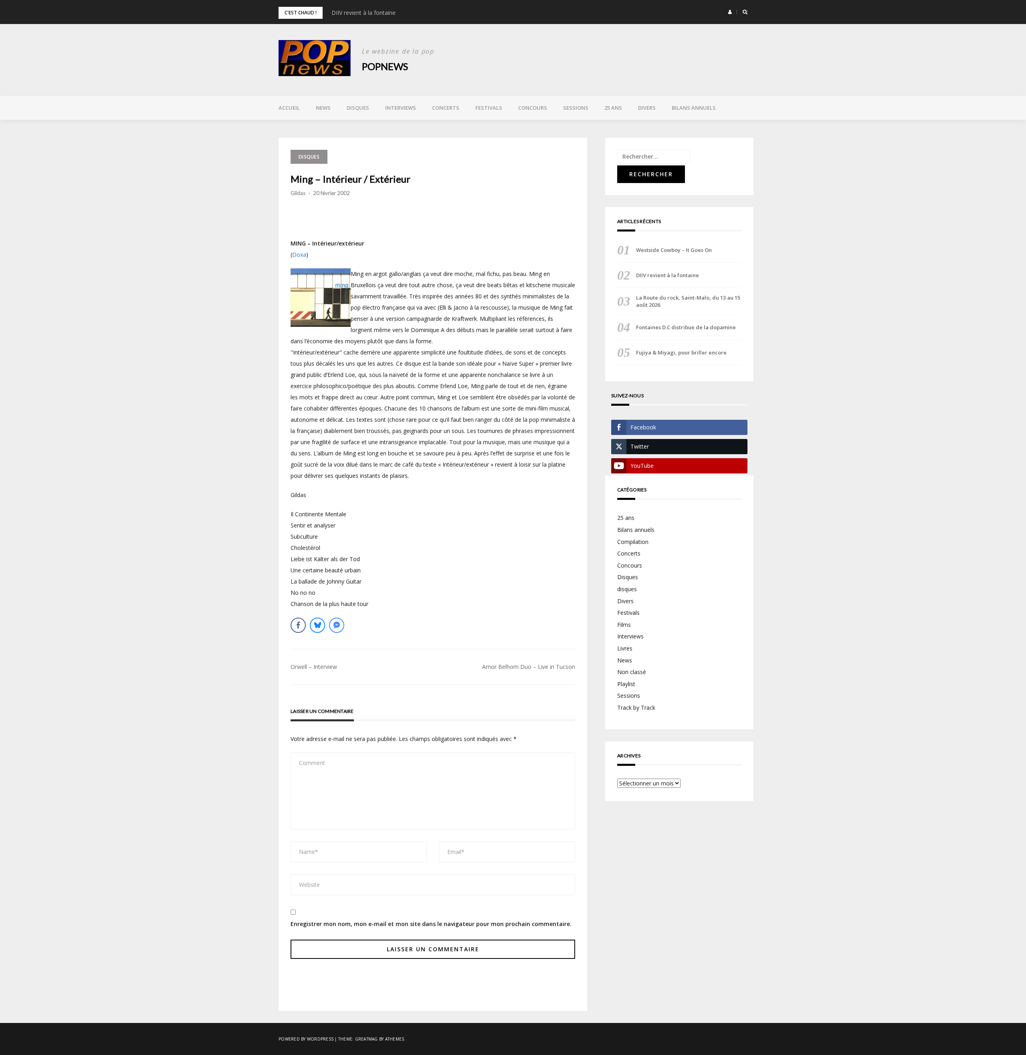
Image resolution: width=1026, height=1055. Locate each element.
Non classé (631, 672)
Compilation (632, 542)
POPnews (385, 66)
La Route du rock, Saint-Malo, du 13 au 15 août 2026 (688, 301)
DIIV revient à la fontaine (363, 12)
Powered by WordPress (306, 1039)
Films (624, 624)
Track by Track (636, 707)
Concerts (445, 107)
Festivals (488, 107)
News (323, 107)
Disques (358, 107)
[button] (730, 12)
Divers (647, 107)
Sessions (575, 107)
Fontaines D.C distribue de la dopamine (686, 327)
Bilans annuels (694, 107)
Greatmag (366, 1039)
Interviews (400, 107)
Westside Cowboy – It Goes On (674, 250)
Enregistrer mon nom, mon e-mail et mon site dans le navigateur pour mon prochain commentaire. (431, 924)
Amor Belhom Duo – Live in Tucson (528, 666)
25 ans (613, 107)
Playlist (626, 684)
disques (627, 589)
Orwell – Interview (314, 666)
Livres (624, 648)
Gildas (298, 193)
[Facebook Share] (298, 625)
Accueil (289, 107)
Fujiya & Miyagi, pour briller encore (681, 352)
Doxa (299, 254)
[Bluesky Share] (317, 625)
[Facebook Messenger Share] (336, 625)
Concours (532, 107)
